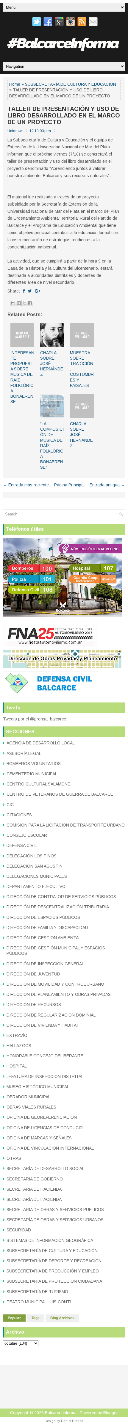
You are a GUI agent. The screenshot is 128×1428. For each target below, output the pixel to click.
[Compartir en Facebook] (30, 303)
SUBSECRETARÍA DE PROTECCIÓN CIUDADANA (54, 1281)
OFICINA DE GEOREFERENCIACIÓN (42, 1117)
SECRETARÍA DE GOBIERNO (35, 1179)
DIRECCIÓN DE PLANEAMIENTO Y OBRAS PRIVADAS (59, 994)
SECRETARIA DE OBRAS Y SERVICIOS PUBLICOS (55, 1209)
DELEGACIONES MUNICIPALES (37, 876)
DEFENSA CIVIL (22, 845)
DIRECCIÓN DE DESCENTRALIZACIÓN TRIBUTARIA (58, 906)
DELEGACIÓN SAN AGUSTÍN (35, 866)
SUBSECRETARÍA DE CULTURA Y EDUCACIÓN (70, 84)
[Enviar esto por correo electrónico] (13, 303)
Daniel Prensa (72, 1421)
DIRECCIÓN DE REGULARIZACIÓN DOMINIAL (51, 1015)
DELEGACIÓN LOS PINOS (32, 856)
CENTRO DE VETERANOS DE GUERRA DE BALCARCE (60, 794)
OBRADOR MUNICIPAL (28, 1096)
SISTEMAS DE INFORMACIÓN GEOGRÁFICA (50, 1240)
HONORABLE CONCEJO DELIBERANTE (45, 1055)
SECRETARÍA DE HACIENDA (34, 1199)
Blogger (110, 1412)
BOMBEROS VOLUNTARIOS (34, 763)
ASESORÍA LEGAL (24, 753)
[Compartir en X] (24, 303)
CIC (10, 804)
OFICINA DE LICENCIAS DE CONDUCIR (45, 1127)
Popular (14, 1318)
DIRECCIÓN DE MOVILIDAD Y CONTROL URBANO (55, 984)
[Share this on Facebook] (23, 291)
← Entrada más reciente (26, 484)
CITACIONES (19, 814)
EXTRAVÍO (17, 1035)
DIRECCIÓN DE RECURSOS (34, 1004)
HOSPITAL (17, 1066)
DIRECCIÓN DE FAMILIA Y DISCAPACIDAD (47, 927)
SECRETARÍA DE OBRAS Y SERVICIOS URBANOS (55, 1219)
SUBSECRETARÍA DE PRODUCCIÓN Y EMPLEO (53, 1271)
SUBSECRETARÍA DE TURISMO (37, 1291)
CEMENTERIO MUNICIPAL (32, 773)
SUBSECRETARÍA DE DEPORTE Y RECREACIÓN (54, 1260)
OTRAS (14, 1158)
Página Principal (69, 484)
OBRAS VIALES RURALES (31, 1107)
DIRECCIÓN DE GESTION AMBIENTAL (44, 937)
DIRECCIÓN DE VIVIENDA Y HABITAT (43, 1025)
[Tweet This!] (29, 291)
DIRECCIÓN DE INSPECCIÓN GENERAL (45, 963)
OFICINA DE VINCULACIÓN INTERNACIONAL (50, 1148)
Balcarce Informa (61, 1412)
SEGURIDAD (19, 1230)
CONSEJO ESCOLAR (27, 835)
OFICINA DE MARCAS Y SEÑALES (39, 1138)
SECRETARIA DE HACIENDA (34, 1189)
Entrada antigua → (107, 484)
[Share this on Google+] (37, 291)
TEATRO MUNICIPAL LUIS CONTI (39, 1301)
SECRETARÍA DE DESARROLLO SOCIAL (45, 1168)
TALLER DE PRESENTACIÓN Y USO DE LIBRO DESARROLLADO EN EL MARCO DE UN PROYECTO (63, 115)
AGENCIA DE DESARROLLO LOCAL (41, 743)
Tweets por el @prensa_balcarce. (35, 719)
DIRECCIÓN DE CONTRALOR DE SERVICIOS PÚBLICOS (61, 896)
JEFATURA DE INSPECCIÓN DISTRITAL (45, 1076)
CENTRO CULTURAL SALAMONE (38, 784)
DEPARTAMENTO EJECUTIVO (36, 886)
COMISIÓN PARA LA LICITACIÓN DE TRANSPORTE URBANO (66, 825)
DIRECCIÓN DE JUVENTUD (33, 974)
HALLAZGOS (19, 1045)
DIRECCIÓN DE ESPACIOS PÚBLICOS (43, 917)
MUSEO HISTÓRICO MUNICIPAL (38, 1086)
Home (14, 84)
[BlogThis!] (19, 303)
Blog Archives (62, 1318)
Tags (36, 1318)
